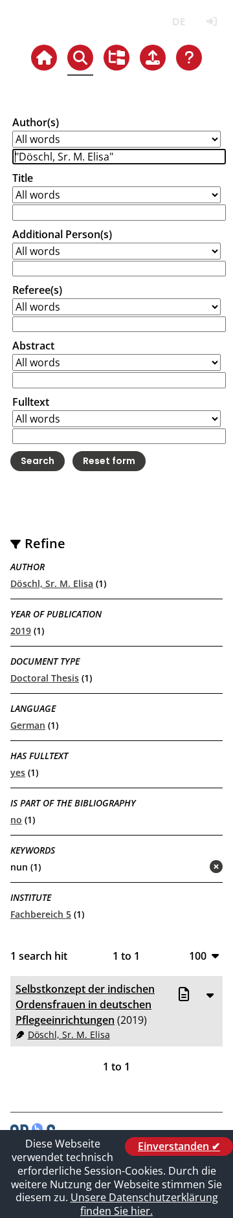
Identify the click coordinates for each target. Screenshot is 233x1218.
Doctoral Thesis (44, 678)
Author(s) (35, 122)
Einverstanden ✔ (179, 1146)
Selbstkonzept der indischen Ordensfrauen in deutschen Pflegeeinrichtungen (85, 1004)
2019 (20, 631)
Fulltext (30, 402)
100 (197, 955)
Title (22, 178)
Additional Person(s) (62, 234)
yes (17, 772)
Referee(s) (37, 290)
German (27, 725)
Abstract (33, 345)
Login (211, 21)
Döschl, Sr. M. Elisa (51, 583)
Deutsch (178, 21)
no (16, 820)
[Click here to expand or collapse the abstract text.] (209, 994)
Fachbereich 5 (40, 914)
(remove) (191, 867)
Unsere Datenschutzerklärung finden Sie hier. (144, 1204)
